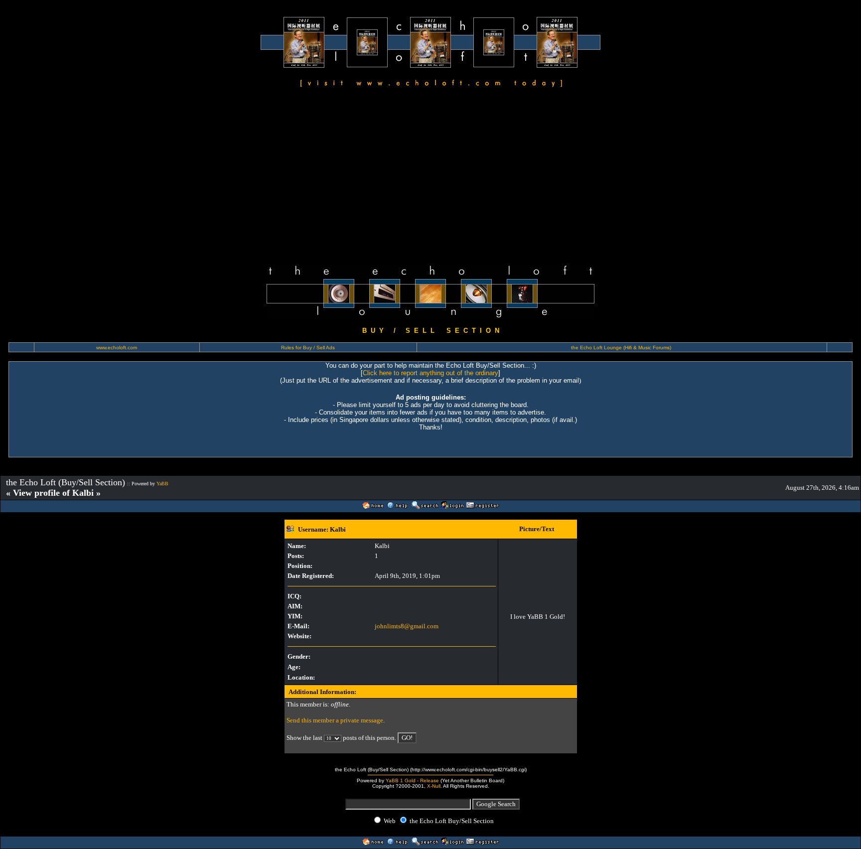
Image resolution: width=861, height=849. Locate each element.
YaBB (162, 483)
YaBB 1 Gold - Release (412, 780)
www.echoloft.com (116, 347)
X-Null (433, 786)
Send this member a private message (335, 720)
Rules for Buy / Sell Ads (308, 347)
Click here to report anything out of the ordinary (430, 373)
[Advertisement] (430, 177)
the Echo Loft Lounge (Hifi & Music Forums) (621, 347)
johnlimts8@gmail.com (406, 626)
